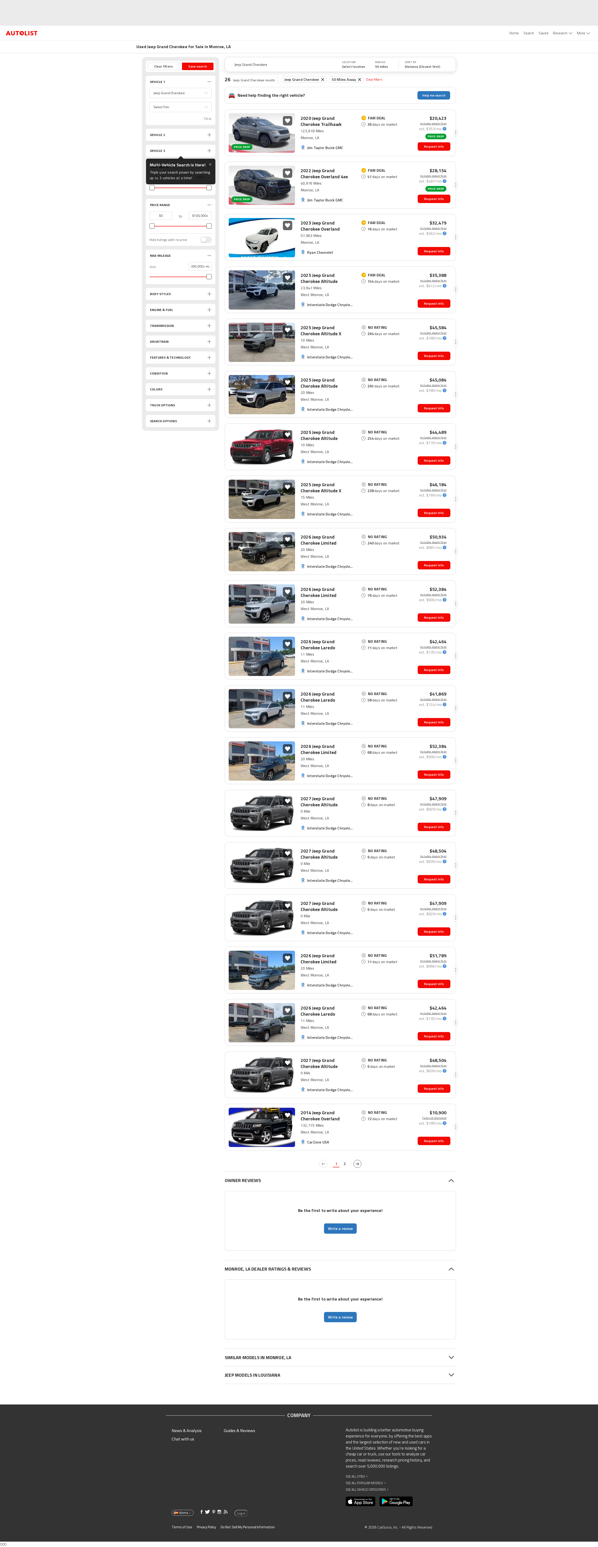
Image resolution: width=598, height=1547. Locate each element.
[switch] (204, 239)
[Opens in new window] (360, 1501)
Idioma (183, 1512)
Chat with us (183, 1439)
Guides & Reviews (239, 1430)
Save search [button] (197, 66)
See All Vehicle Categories (367, 1489)
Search (528, 33)
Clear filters (374, 79)
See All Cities (357, 1476)
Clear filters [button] (163, 66)
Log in (241, 1513)
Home (514, 33)
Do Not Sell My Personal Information (248, 1527)
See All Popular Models (366, 1482)
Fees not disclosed (434, 1118)
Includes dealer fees (433, 123)
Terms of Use (182, 1527)
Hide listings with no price (168, 239)
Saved (543, 33)
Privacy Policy (206, 1527)
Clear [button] (208, 118)
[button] (180, 93)
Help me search (433, 95)
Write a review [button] (340, 1228)
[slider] (152, 187)
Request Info (434, 146)
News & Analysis (187, 1430)
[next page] (357, 1164)
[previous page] (323, 1164)
